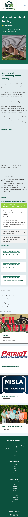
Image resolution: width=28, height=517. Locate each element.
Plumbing (15, 490)
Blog (15, 468)
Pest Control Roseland (10, 340)
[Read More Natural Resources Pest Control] (14, 414)
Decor (15, 493)
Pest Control (13, 251)
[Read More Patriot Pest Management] (14, 355)
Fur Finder (5, 335)
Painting (15, 488)
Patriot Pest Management (10, 366)
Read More (7, 339)
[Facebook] (11, 515)
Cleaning (15, 499)
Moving (15, 484)
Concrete (15, 495)
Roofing (15, 486)
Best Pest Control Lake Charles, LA (13, 255)
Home (15, 464)
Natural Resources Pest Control (12, 426)
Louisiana (6, 251)
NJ (4, 340)
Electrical (15, 497)
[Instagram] (17, 515)
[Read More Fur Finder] (14, 323)
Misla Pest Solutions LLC (10, 396)
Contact (15, 470)
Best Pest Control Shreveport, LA (13, 281)
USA (19, 251)
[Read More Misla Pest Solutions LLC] (14, 385)
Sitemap (15, 473)
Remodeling (15, 502)
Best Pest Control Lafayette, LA (12, 268)
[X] (14, 515)
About (15, 466)
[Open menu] (24, 5)
